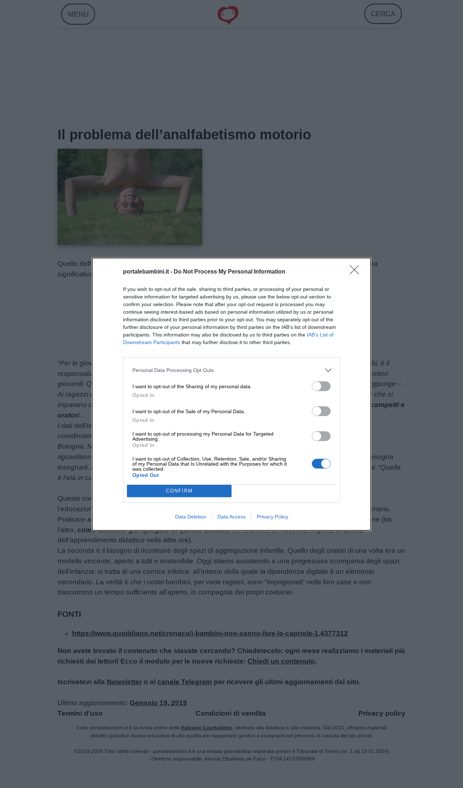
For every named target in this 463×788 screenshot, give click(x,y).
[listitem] (231, 370)
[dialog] (231, 394)
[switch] (321, 386)
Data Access (231, 517)
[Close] (357, 272)
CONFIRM (179, 490)
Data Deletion (190, 517)
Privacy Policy (272, 517)
